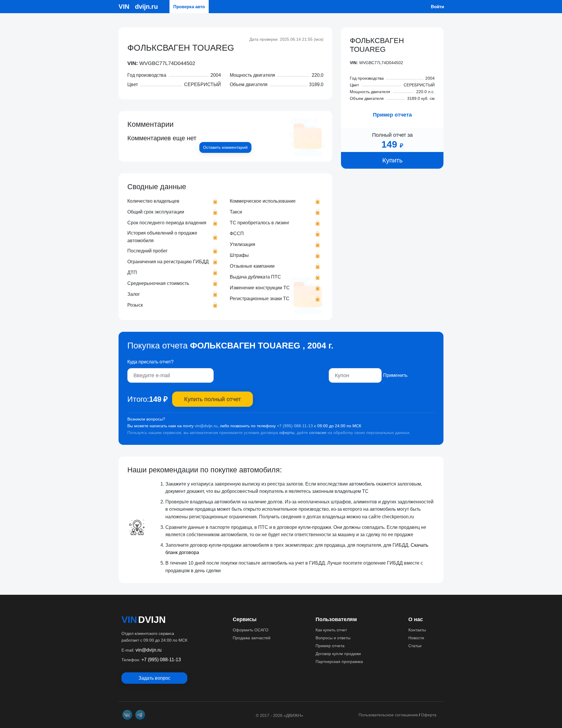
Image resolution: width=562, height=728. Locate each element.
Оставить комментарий (225, 147)
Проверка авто (189, 6)
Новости (416, 637)
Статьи (415, 645)
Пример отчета (392, 115)
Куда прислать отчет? (150, 361)
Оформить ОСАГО (250, 630)
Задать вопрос (154, 678)
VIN (129, 619)
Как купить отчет (331, 630)
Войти (437, 6)
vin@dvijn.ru (206, 425)
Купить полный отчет (212, 399)
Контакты (417, 630)
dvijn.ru (146, 6)
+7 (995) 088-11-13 (295, 425)
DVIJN (152, 619)
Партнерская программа (339, 661)
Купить (392, 160)
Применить (395, 375)
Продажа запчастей (251, 637)
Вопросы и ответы (333, 637)
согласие (317, 432)
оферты (286, 432)
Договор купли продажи (338, 653)
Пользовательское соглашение (388, 714)
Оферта (428, 714)
